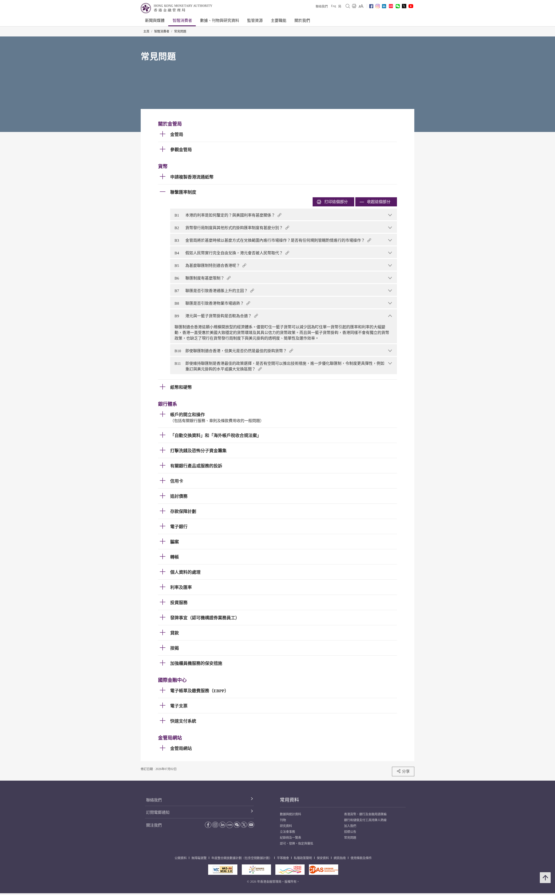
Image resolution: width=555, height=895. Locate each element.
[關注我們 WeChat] (236, 825)
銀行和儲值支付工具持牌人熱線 (365, 820)
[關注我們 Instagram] (377, 6)
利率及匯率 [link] (181, 587)
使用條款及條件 (361, 858)
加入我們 (350, 826)
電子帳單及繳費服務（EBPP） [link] (199, 690)
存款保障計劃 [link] (183, 511)
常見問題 (180, 31)
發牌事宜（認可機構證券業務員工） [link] (205, 617)
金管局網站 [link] (181, 748)
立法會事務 (287, 831)
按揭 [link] (174, 648)
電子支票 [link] (179, 706)
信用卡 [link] (176, 481)
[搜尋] (348, 6)
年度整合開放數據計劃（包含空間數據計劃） (241, 858)
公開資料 (181, 858)
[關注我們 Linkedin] (384, 6)
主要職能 (278, 20)
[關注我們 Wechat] (398, 6)
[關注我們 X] (404, 6)
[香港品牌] (290, 869)
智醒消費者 (182, 20)
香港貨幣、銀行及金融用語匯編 (365, 814)
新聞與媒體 (155, 20)
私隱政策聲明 (303, 858)
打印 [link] (336, 201)
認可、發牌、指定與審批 (296, 843)
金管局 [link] (176, 134)
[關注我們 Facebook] (371, 6)
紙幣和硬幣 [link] (181, 387)
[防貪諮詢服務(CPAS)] (323, 869)
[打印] (354, 6)
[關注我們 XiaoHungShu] (229, 825)
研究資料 (286, 826)
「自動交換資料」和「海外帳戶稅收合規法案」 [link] (215, 435)
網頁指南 (340, 858)
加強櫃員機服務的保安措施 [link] (196, 663)
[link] (361, 6)
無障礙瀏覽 (199, 858)
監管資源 (255, 20)
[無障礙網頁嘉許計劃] (256, 869)
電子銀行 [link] (179, 526)
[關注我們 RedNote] (390, 6)
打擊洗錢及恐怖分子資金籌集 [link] (198, 450)
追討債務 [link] (179, 496)
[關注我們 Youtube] (410, 6)
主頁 (146, 31)
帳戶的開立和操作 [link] (187, 414)
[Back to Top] (545, 877)
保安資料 (323, 858)
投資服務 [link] (179, 602)
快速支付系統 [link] (183, 721)
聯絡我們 (322, 6)
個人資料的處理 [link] (185, 572)
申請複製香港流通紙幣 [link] (192, 177)
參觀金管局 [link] (181, 149)
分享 (406, 771)
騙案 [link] (174, 542)
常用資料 (289, 800)
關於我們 (302, 20)
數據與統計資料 (290, 814)
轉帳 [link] (174, 557)
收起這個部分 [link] (378, 201)
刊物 (283, 820)
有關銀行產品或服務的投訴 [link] (196, 466)
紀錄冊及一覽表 (290, 837)
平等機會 (283, 858)
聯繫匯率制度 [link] (183, 192)
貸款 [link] (174, 633)
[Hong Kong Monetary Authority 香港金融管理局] (176, 8)
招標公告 (350, 831)
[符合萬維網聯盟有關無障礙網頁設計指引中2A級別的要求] (222, 869)
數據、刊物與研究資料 (219, 20)
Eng (333, 6)
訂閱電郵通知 (158, 812)
